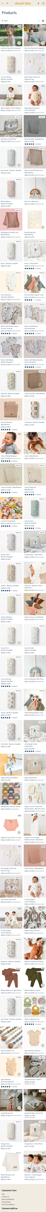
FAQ (3, 1194)
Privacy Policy (6, 1202)
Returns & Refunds (8, 1199)
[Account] (38, 3)
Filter (6, 21)
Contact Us (5, 1197)
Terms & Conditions (8, 1204)
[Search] (7, 3)
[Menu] (2, 3)
